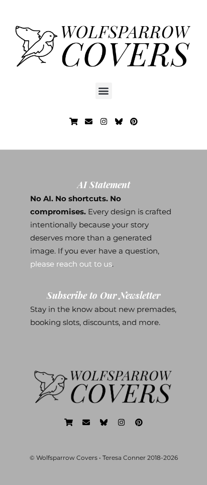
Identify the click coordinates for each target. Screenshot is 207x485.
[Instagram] (103, 121)
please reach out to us (71, 264)
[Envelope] (88, 121)
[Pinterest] (133, 121)
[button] (103, 91)
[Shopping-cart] (73, 121)
